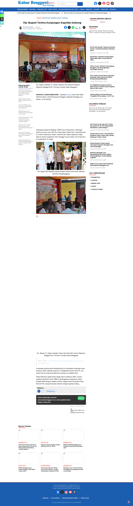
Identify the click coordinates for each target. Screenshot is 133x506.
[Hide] (0, 26)
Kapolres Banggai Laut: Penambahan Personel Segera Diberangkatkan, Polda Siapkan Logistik (101, 155)
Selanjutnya (50, 391)
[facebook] (96, 4)
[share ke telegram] (77, 28)
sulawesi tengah (97, 189)
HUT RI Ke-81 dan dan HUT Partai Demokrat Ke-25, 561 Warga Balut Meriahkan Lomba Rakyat (101, 125)
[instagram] (104, 4)
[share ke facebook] (66, 28)
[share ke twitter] (69, 28)
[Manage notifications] (128, 502)
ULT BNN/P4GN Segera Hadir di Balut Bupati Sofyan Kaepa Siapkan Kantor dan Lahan (102, 86)
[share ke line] (81, 28)
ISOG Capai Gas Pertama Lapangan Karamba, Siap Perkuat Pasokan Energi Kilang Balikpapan (102, 77)
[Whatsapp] (2, 15)
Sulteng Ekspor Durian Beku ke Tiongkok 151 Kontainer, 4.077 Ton (102, 95)
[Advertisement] (61, 114)
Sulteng (97, 9)
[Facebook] (2, 12)
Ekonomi (113, 9)
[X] (2, 19)
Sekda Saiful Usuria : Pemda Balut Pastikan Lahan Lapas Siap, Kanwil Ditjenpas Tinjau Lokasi (102, 135)
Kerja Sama (85, 498)
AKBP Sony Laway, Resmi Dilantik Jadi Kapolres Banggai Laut (101, 164)
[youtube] (108, 4)
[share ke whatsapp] (73, 28)
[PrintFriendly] (2, 23)
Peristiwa (104, 9)
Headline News (22, 9)
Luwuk (82, 9)
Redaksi (45, 498)
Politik (93, 186)
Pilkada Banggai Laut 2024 (68, 9)
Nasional (32, 9)
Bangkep (89, 9)
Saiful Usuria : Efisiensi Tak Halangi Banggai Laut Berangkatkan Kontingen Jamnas (102, 67)
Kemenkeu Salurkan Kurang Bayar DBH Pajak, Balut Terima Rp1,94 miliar (102, 58)
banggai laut (95, 177)
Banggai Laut (42, 9)
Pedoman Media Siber (70, 498)
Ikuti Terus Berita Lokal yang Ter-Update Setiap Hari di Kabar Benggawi (26, 13)
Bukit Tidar (53, 9)
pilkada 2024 (95, 183)
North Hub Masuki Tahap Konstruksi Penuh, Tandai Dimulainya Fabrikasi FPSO (102, 48)
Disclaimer (55, 498)
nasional (94, 180)
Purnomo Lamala (28, 27)
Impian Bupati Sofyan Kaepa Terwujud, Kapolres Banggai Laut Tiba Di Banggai (101, 144)
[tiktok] (112, 4)
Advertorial (46, 18)
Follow (81, 398)
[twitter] (100, 4)
